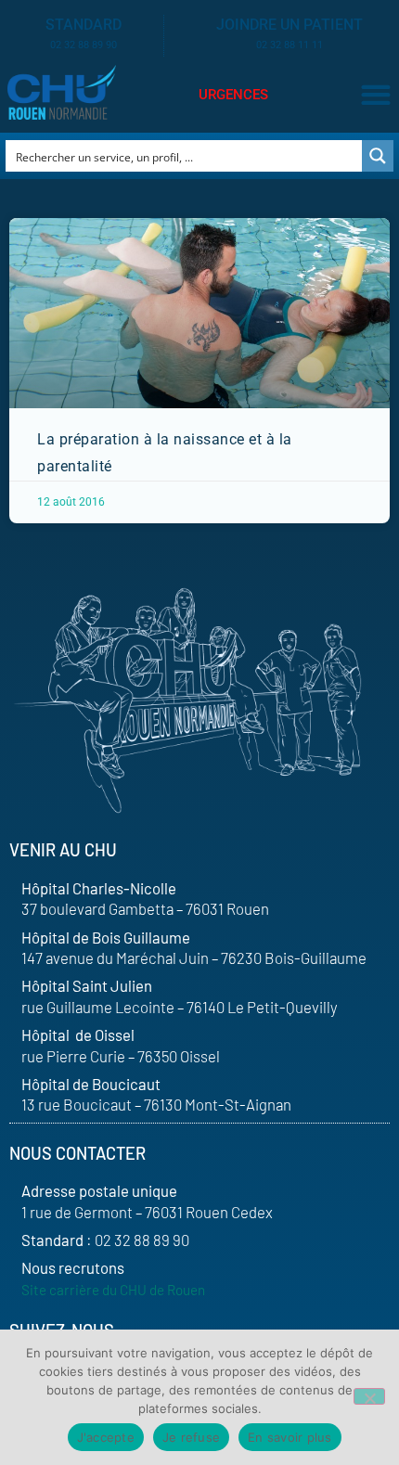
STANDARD (83, 24)
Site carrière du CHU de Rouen (113, 1289)
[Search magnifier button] (377, 156)
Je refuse (191, 1437)
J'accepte (106, 1437)
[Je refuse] (369, 1396)
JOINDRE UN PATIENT (289, 24)
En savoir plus (290, 1437)
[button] (375, 95)
